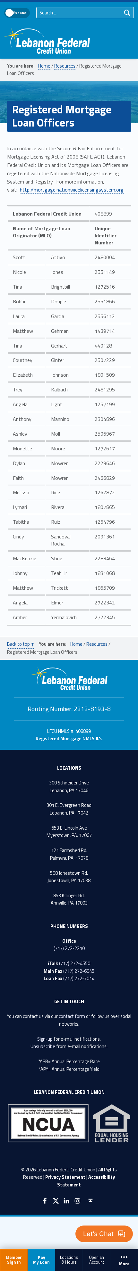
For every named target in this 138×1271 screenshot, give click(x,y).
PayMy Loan (41, 1259)
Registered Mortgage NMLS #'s (69, 738)
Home (44, 66)
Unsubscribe (42, 1046)
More (124, 1264)
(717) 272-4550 (74, 963)
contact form (72, 1016)
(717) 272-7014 (78, 978)
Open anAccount (96, 1259)
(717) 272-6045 (78, 971)
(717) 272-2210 (69, 948)
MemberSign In (14, 1259)
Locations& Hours (69, 1259)
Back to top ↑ (20, 644)
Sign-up (45, 1039)
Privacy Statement (65, 1177)
